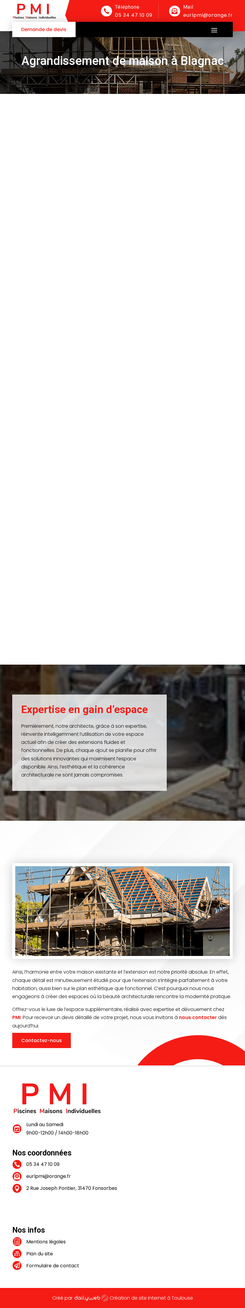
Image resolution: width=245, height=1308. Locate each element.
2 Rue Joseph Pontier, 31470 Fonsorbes (71, 1188)
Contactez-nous (41, 1040)
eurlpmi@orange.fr (208, 15)
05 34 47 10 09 (133, 15)
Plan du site (39, 1253)
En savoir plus (37, 411)
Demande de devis (43, 29)
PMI (16, 1017)
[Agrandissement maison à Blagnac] (122, 303)
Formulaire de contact (52, 1265)
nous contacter (198, 1017)
